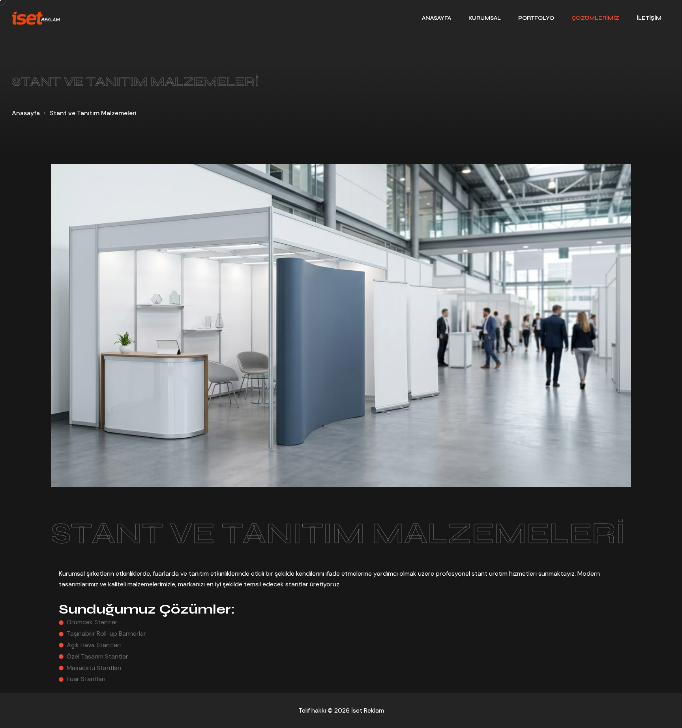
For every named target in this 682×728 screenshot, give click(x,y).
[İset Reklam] (36, 18)
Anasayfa (26, 113)
